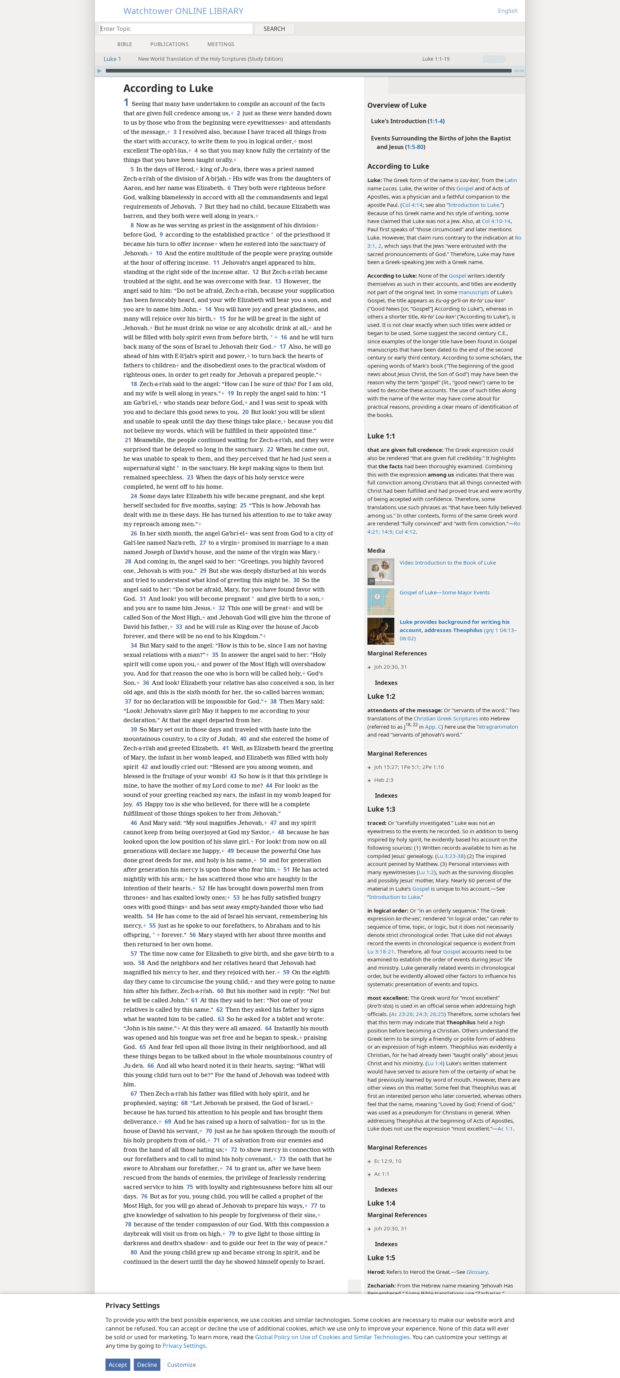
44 (269, 785)
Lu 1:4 (435, 1063)
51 (287, 869)
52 (202, 888)
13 (278, 281)
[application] (310, 70)
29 (203, 571)
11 (217, 262)
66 (151, 1066)
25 (244, 505)
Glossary (477, 1271)
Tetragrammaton (497, 726)
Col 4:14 (412, 204)
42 (145, 767)
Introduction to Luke (473, 204)
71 (217, 1140)
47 (274, 823)
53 (237, 897)
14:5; (387, 531)
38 (274, 701)
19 (231, 393)
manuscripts (474, 292)
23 (190, 477)
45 (140, 804)
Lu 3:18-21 (380, 951)
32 (222, 608)
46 (134, 823)
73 (283, 1159)
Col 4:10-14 (496, 220)
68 (185, 1103)
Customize (181, 1365)
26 (134, 533)
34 (134, 645)
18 (134, 384)
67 (134, 1094)
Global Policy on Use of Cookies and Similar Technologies (332, 1337)
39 (134, 729)
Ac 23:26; (402, 1013)
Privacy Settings (184, 1346)
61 (195, 1000)
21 (128, 440)
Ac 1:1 (505, 1128)
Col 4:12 (405, 531)
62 (220, 1009)
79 (232, 1234)
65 (143, 1047)
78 (128, 1224)
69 (168, 1122)
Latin (511, 180)
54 (150, 916)
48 (281, 832)
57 (134, 953)
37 (128, 701)
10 (159, 253)
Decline (147, 1365)
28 (128, 561)
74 (229, 1168)
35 (216, 655)
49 (231, 851)
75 (190, 1187)
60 (221, 991)
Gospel (465, 188)
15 (223, 319)
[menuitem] (517, 28)
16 (284, 337)
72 (234, 1150)
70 (209, 1131)
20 (246, 412)
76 (145, 1196)
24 (134, 496)
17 (283, 347)
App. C (433, 726)
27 (203, 543)
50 (263, 860)
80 (134, 1252)
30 (297, 580)
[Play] (99, 71)
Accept (118, 1365)
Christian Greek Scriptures (446, 718)
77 (314, 1206)
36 (146, 683)
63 (221, 1019)
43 (234, 776)
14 (208, 309)
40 (244, 739)
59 (287, 972)
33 (179, 627)
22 (270, 449)
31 (143, 599)
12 (256, 272)
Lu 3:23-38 (450, 855)
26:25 (436, 1013)
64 (269, 1028)
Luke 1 (112, 59)
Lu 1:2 (426, 872)
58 (142, 963)
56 (193, 935)
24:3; (421, 1013)
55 (153, 925)
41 (226, 748)
